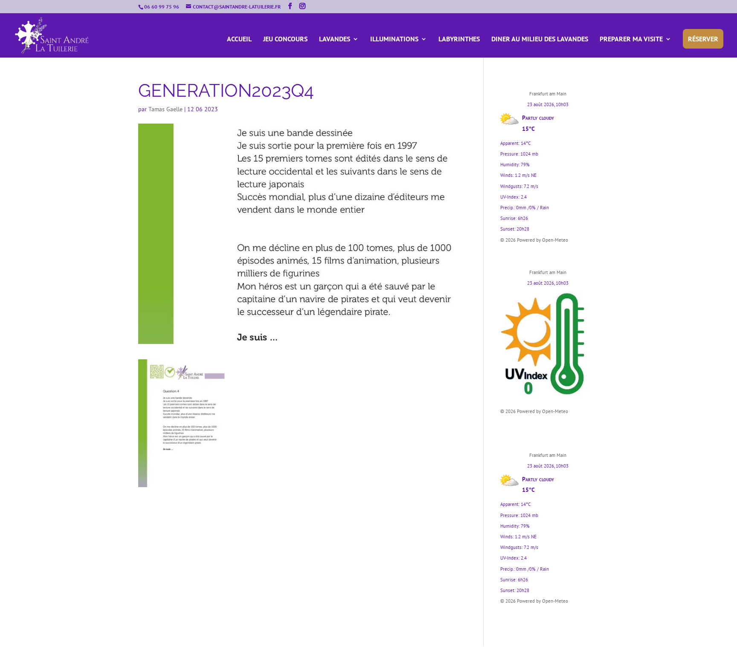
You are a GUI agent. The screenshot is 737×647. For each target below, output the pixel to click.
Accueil (239, 39)
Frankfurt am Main (547, 94)
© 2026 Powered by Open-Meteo (534, 240)
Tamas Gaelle (165, 109)
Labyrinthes (459, 39)
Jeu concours (285, 39)
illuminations (394, 39)
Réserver (703, 39)
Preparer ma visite (631, 39)
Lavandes (334, 39)
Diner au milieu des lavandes (539, 39)
